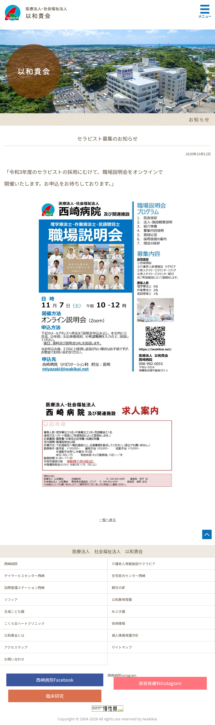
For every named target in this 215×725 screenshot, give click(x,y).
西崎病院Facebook (54, 680)
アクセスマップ (16, 647)
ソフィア (11, 599)
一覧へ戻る (107, 519)
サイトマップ (122, 647)
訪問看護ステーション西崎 (24, 587)
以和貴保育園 (122, 599)
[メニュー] (205, 8)
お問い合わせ (14, 659)
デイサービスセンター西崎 (24, 575)
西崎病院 (11, 563)
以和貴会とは (14, 635)
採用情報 (118, 623)
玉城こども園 (14, 611)
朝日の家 (118, 587)
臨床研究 (55, 696)
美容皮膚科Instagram (160, 683)
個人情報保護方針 (125, 635)
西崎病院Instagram (122, 675)
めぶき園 (118, 611)
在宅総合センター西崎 (128, 575)
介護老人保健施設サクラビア (133, 563)
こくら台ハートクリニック (24, 623)
